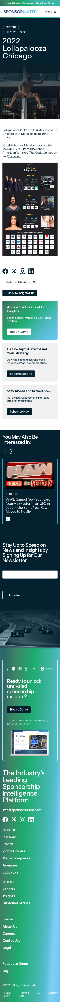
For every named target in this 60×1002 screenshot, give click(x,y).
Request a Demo (15, 964)
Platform (9, 837)
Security (53, 992)
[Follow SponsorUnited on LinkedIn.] (31, 271)
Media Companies (16, 858)
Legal (6, 948)
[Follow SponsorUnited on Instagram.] (22, 271)
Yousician (14, 156)
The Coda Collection (43, 152)
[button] (11, 451)
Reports (8, 889)
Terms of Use (25, 994)
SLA (39, 992)
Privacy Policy (27, 587)
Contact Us (11, 941)
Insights (8, 896)
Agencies (9, 865)
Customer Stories (16, 903)
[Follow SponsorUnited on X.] (14, 271)
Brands (7, 844)
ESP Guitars (21, 149)
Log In (7, 971)
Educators (10, 872)
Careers (8, 933)
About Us (9, 927)
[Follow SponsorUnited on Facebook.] (5, 271)
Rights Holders (13, 851)
